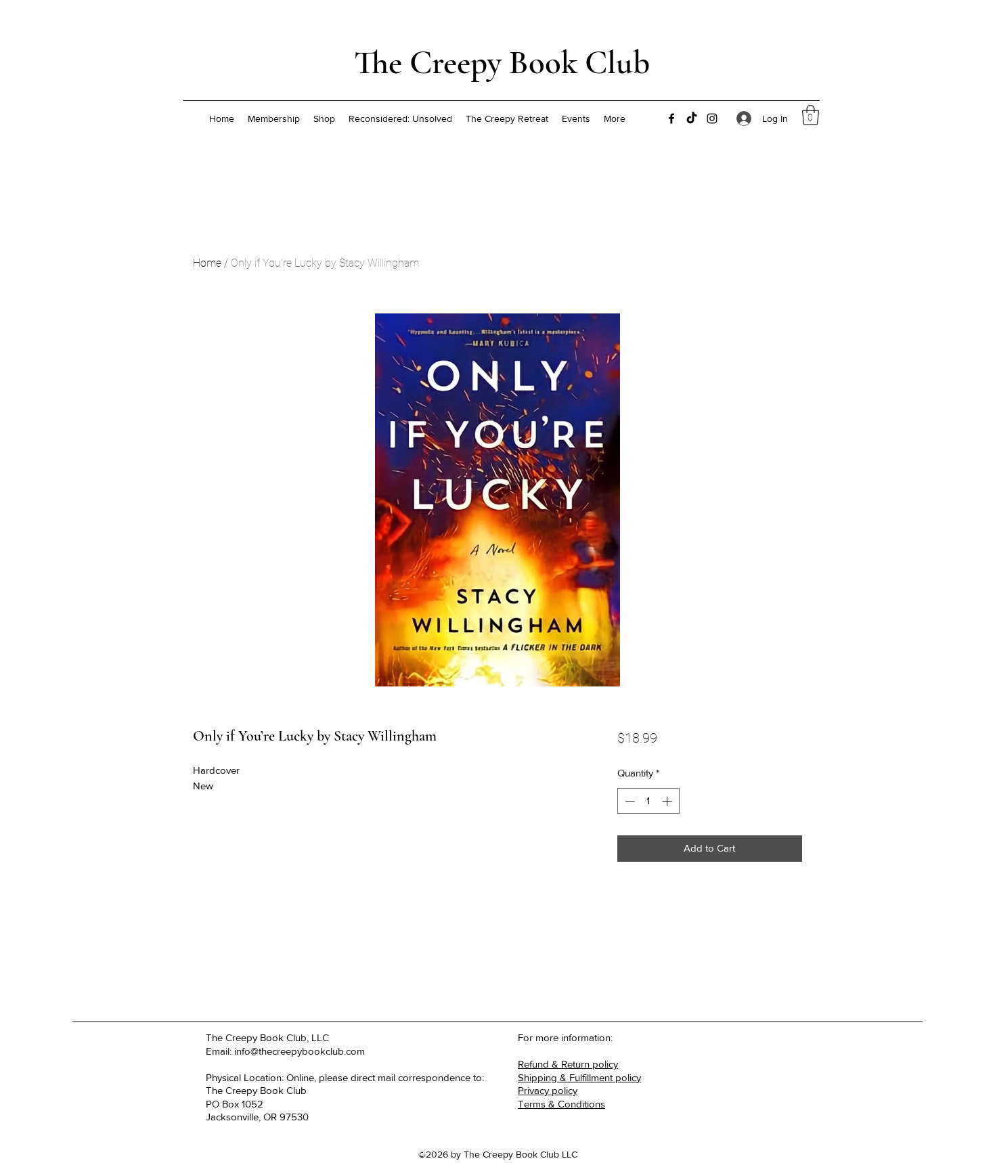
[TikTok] (692, 118)
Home (207, 263)
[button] (810, 115)
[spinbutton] (648, 801)
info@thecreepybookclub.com (299, 1051)
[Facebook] (671, 118)
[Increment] (668, 801)
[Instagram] (712, 118)
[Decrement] (628, 801)
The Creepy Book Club (502, 63)
